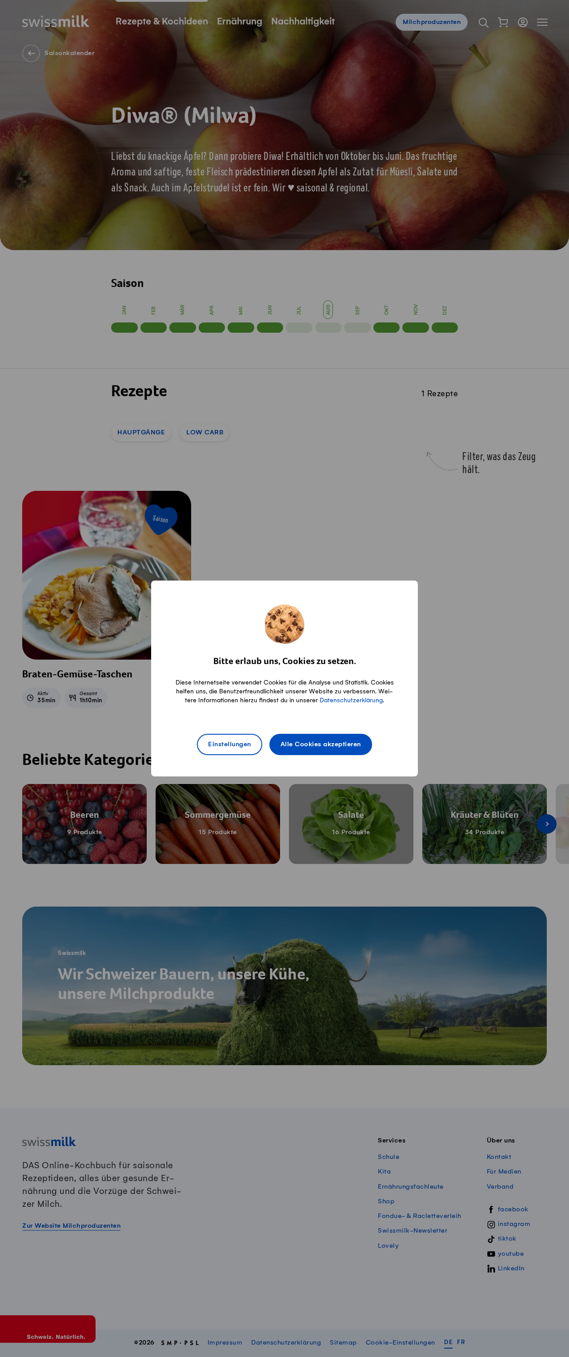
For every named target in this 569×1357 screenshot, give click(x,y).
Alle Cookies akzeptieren (320, 744)
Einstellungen (229, 744)
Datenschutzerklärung (351, 700)
